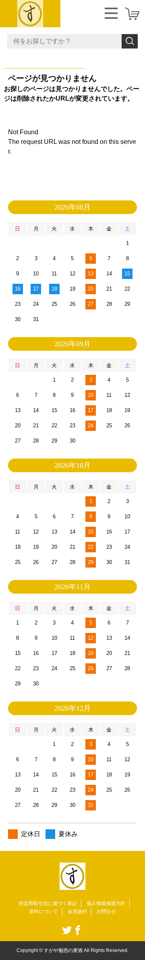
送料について (43, 911)
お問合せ (106, 911)
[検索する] (130, 41)
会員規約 (77, 911)
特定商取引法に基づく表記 (48, 903)
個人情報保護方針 (106, 903)
